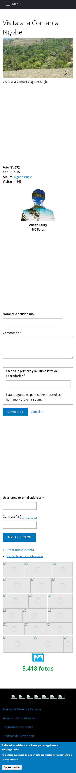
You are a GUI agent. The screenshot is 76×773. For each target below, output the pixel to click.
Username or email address (23, 498)
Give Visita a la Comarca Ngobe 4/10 (13, 162)
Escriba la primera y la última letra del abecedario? (32, 373)
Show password (28, 518)
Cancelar (37, 412)
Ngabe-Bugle (23, 177)
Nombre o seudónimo (18, 314)
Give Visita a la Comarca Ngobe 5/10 (16, 162)
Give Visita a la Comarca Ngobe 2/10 (7, 162)
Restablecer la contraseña (25, 556)
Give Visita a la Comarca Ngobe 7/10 (23, 162)
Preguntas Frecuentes (18, 727)
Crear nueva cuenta (20, 550)
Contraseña (12, 516)
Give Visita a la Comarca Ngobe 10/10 (32, 162)
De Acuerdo (12, 767)
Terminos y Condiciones (19, 718)
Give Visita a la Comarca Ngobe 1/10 (4, 162)
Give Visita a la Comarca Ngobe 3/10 (10, 162)
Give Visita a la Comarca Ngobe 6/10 (20, 162)
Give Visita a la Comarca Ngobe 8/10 (26, 162)
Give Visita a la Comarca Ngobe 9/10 (29, 162)
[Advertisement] (38, 122)
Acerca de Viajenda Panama (22, 709)
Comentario (12, 333)
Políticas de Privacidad (18, 736)
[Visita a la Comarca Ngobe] (38, 77)
